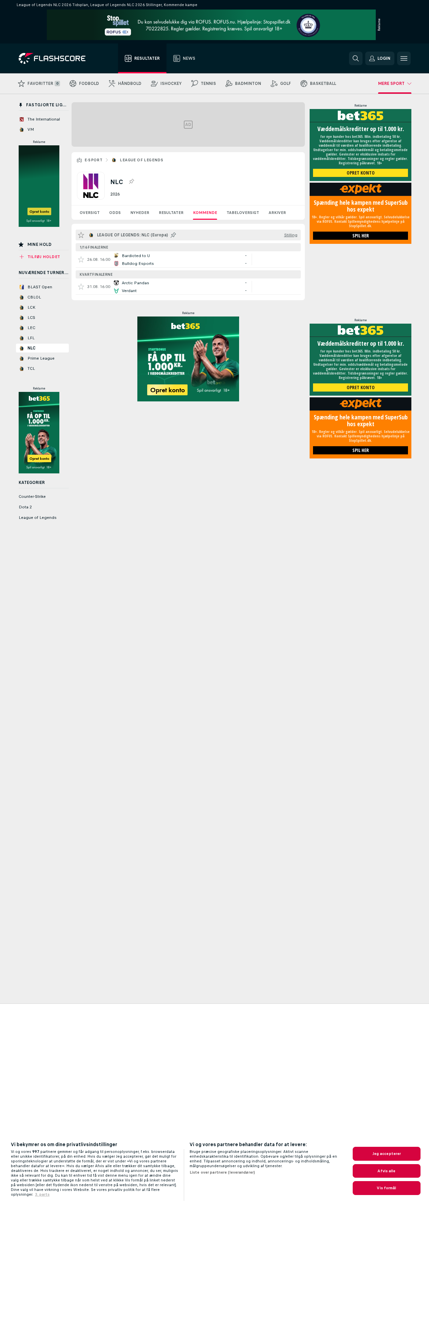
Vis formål (386, 1188)
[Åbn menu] (404, 58)
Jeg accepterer (386, 1153)
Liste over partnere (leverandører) (222, 1172)
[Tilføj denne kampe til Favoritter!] (81, 259)
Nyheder (139, 212)
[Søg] (356, 58)
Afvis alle (386, 1171)
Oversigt (90, 212)
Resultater (171, 212)
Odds (115, 212)
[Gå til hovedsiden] (57, 58)
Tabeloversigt (243, 212)
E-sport (93, 160)
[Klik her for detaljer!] (188, 259)
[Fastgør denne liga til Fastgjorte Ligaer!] (131, 181)
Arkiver (277, 212)
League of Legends (141, 160)
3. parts (42, 1194)
